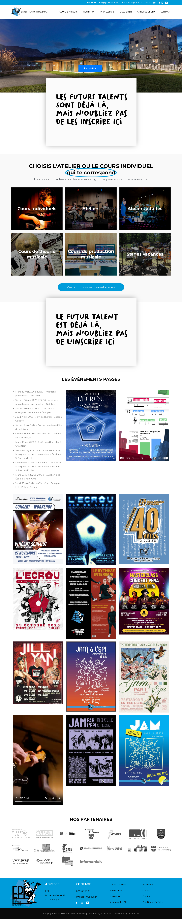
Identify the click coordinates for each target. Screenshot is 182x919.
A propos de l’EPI (146, 12)
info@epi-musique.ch (108, 2)
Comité (146, 896)
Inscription (89, 12)
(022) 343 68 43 (116, 67)
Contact (165, 12)
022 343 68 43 (89, 2)
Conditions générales (152, 902)
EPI (55, 913)
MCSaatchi (106, 913)
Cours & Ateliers (68, 12)
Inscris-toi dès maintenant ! (72, 67)
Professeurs (107, 12)
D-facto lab (133, 913)
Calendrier (126, 12)
